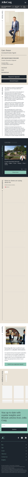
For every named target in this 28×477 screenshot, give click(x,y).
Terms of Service (9, 467)
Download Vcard (5, 72)
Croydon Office (4, 63)
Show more (15, 172)
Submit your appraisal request (15, 364)
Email (2, 70)
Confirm (14, 429)
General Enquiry (14, 81)
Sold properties (14, 142)
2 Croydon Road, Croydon (7, 64)
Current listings (7, 142)
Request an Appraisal (14, 77)
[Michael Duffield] (22, 158)
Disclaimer (17, 465)
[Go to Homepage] (6, 2)
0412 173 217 (4, 67)
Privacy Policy (12, 465)
